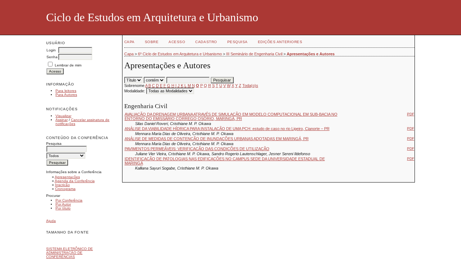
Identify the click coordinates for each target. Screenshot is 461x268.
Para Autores (66, 95)
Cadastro (206, 42)
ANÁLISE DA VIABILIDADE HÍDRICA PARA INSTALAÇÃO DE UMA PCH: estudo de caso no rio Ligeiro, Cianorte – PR (227, 128)
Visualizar (63, 116)
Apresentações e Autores (311, 54)
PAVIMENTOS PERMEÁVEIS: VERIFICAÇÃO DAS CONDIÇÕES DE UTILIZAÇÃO (197, 149)
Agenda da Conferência (75, 181)
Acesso (177, 42)
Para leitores (65, 91)
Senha (52, 57)
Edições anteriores (280, 42)
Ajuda (51, 221)
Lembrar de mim (68, 65)
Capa (129, 42)
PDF (410, 114)
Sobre (152, 42)
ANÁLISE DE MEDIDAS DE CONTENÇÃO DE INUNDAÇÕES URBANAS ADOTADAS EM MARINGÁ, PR (217, 139)
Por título (63, 208)
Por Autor (63, 204)
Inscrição (62, 185)
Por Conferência (68, 200)
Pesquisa (237, 42)
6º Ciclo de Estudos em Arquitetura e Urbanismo (180, 54)
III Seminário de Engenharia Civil (254, 54)
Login (51, 50)
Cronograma (65, 189)
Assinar (61, 120)
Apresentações (67, 177)
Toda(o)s (250, 85)
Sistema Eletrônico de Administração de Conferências (69, 253)
